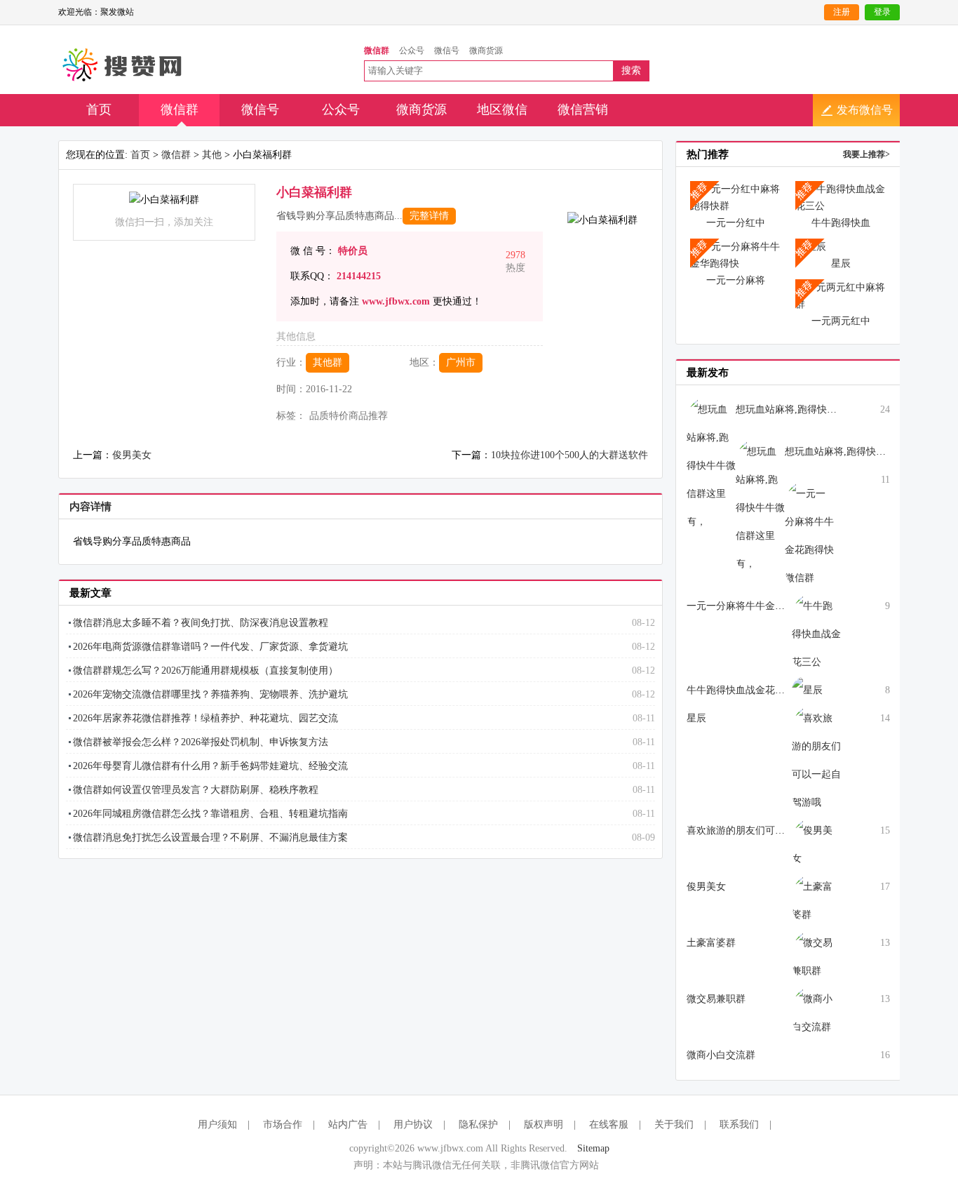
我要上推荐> (866, 154)
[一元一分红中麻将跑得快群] (735, 197)
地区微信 (502, 109)
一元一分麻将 (735, 280)
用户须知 (217, 1124)
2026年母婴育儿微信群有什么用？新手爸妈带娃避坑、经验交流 (210, 766)
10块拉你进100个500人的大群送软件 (569, 455)
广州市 (460, 362)
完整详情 (429, 216)
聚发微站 (123, 65)
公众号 (341, 109)
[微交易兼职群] (816, 956)
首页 (99, 109)
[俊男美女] (816, 844)
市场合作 (282, 1124)
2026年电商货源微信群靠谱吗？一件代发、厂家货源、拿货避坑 (210, 646)
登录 (882, 12)
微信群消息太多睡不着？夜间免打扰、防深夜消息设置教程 (200, 622)
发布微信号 (865, 110)
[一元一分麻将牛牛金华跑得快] (735, 254)
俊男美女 (131, 455)
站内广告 (347, 1124)
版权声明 (543, 1124)
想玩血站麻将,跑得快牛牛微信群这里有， (825, 409)
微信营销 (583, 109)
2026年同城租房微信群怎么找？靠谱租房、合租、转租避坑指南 (210, 813)
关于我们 (674, 1124)
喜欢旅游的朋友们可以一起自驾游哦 (765, 830)
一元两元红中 (840, 321)
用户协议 (413, 1124)
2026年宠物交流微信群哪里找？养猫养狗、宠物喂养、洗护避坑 (210, 694)
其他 (212, 154)
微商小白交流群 (721, 1055)
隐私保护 (478, 1124)
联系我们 (739, 1124)
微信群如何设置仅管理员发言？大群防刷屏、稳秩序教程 (195, 790)
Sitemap (593, 1148)
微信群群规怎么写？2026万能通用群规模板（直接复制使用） (205, 670)
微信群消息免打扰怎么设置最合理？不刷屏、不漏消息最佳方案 (210, 837)
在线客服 (608, 1124)
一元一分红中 (735, 223)
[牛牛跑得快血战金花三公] (840, 197)
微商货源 (421, 109)
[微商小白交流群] (816, 1012)
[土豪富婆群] (816, 900)
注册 (841, 12)
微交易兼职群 (716, 999)
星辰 (841, 263)
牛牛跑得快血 (840, 223)
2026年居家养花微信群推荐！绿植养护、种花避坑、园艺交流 (205, 718)
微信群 (179, 109)
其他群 (327, 362)
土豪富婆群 (711, 942)
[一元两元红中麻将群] (840, 295)
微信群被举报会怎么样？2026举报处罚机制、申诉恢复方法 (200, 742)
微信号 (260, 109)
